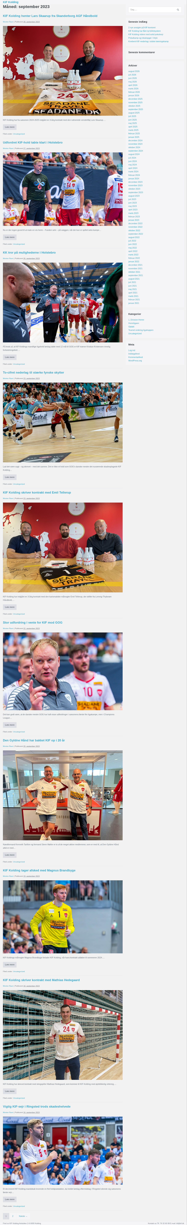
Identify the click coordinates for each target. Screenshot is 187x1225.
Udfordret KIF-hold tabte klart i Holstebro (33, 142)
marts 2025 (133, 130)
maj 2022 (132, 248)
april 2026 (132, 85)
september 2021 (135, 275)
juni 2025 (132, 120)
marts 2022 (133, 255)
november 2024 (135, 144)
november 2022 (135, 227)
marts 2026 (133, 89)
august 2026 (134, 71)
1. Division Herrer (136, 320)
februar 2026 (134, 92)
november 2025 (135, 102)
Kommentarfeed (135, 357)
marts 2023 (133, 213)
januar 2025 (133, 137)
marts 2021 (133, 296)
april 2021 (132, 293)
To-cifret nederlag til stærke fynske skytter (33, 372)
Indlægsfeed (134, 354)
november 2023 (135, 185)
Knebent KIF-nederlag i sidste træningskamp (148, 41)
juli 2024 (132, 158)
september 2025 (135, 109)
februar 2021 (134, 299)
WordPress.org (135, 361)
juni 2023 (132, 203)
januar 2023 (133, 220)
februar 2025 (134, 133)
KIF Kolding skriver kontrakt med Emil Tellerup (37, 492)
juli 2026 (132, 75)
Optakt (131, 327)
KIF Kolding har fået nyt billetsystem (144, 31)
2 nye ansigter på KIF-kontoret (141, 27)
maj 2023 (132, 206)
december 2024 (135, 140)
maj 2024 (132, 165)
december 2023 (135, 182)
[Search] (178, 9)
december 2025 (135, 99)
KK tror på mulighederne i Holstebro (29, 252)
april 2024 (132, 168)
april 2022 (132, 251)
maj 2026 (132, 82)
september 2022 (135, 234)
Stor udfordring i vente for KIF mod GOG (32, 622)
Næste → (23, 1216)
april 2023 (132, 210)
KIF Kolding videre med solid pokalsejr (145, 34)
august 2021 (134, 279)
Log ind (131, 350)
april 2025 (132, 127)
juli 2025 (132, 116)
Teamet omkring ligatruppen (140, 330)
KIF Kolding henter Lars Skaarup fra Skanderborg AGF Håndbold (50, 16)
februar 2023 (134, 217)
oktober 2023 (134, 189)
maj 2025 (132, 123)
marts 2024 (133, 171)
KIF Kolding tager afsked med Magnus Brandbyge (39, 870)
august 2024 (134, 154)
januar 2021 (133, 303)
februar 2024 (134, 175)
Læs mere (11, 128)
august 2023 (134, 196)
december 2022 (135, 223)
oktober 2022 (134, 230)
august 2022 (134, 237)
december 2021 (135, 265)
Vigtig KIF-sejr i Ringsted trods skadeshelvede (36, 1106)
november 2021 (135, 268)
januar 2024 (133, 178)
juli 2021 (132, 282)
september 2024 (135, 151)
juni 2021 (132, 286)
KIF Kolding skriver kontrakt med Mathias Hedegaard (41, 980)
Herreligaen (133, 323)
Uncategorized (19, 134)
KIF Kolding (10, 2)
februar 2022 (134, 258)
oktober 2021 (134, 272)
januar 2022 (133, 261)
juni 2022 (132, 244)
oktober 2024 (134, 147)
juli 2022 (132, 241)
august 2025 (134, 113)
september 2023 (135, 192)
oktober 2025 (134, 106)
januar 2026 (133, 95)
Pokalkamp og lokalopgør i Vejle (143, 38)
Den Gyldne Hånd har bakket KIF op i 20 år (34, 740)
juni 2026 (132, 78)
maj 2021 (132, 289)
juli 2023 (132, 199)
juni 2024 (132, 161)
